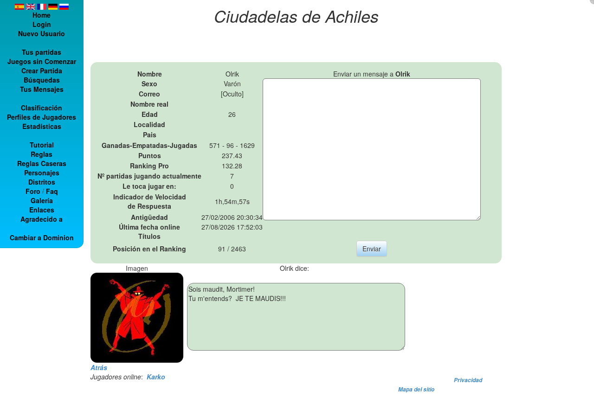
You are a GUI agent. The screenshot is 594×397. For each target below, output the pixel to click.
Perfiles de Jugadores (41, 117)
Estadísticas (41, 126)
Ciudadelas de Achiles (296, 15)
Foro (33, 191)
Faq (52, 191)
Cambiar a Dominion (42, 237)
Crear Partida (41, 70)
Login (41, 24)
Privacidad (468, 380)
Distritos (41, 181)
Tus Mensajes (42, 89)
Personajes (41, 172)
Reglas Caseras (41, 163)
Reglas (41, 154)
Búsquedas (42, 79)
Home (41, 14)
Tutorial (42, 144)
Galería (42, 200)
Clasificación (41, 107)
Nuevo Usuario (41, 33)
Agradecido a (41, 219)
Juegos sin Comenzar (41, 61)
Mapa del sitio (416, 389)
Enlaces (41, 209)
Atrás (98, 367)
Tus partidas (41, 52)
